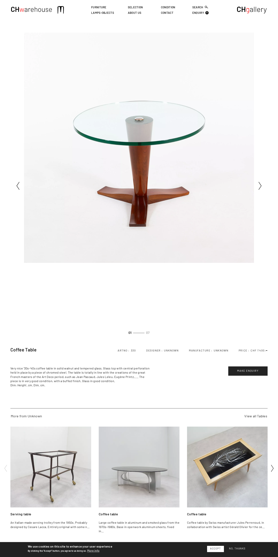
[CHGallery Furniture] (252, 10)
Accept (215, 549)
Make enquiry (248, 371)
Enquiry (200, 13)
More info (93, 550)
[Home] (31, 10)
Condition (168, 7)
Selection (135, 7)
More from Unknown (26, 416)
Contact (167, 13)
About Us (134, 13)
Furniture (98, 7)
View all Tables (255, 416)
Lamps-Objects (102, 13)
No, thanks (237, 549)
